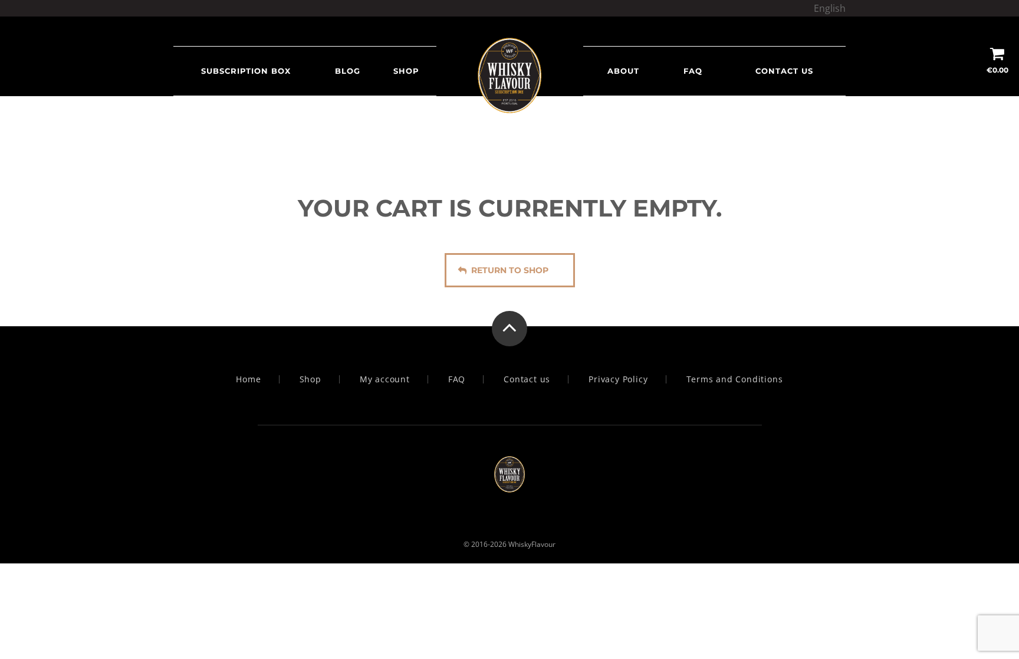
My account (385, 379)
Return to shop (509, 270)
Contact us (784, 71)
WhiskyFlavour (531, 544)
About (623, 71)
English (830, 8)
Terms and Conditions (734, 379)
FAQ (692, 71)
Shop (406, 71)
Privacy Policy (618, 379)
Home (248, 379)
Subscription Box (246, 71)
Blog (347, 71)
